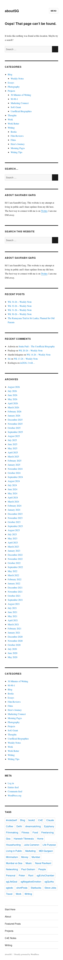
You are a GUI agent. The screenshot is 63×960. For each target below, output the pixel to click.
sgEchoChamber (45, 875)
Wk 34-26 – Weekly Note (20, 301)
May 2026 (12, 399)
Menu (54, 10)
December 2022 (15, 554)
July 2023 (12, 534)
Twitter (44, 210)
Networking (12, 869)
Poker (22, 875)
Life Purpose (49, 844)
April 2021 (13, 620)
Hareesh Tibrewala (24, 838)
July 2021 (12, 607)
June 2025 (12, 444)
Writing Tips (16, 152)
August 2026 (14, 386)
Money (24, 857)
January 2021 (14, 632)
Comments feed (15, 791)
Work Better (13, 123)
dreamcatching (33, 826)
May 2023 (12, 538)
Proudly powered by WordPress (26, 954)
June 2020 (12, 653)
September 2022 (15, 567)
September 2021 (15, 599)
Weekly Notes (17, 78)
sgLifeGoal (11, 881)
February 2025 (14, 460)
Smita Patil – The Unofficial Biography (37, 346)
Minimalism (12, 857)
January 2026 (14, 415)
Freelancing (47, 832)
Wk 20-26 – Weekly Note (31, 350)
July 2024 (12, 485)
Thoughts (12, 115)
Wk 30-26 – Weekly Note (20, 314)
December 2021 (15, 587)
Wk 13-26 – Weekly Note (26, 358)
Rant (30, 875)
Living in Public (14, 851)
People (42, 869)
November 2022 (15, 558)
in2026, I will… (27, 362)
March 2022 (13, 575)
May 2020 (12, 657)
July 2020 (12, 648)
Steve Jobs (50, 887)
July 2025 (12, 440)
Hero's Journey (18, 143)
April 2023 (13, 542)
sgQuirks (49, 881)
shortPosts (21, 887)
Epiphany (49, 826)
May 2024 (12, 493)
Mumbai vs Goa (14, 863)
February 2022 (14, 579)
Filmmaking (12, 832)
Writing (11, 127)
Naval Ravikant (43, 863)
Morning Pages (18, 148)
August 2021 (14, 603)
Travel (9, 894)
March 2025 (13, 456)
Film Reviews (17, 135)
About (8, 916)
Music (29, 863)
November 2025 (15, 423)
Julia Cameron (31, 844)
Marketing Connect (20, 103)
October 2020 (14, 644)
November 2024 (15, 468)
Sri (9, 358)
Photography (14, 86)
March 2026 (13, 407)
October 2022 (14, 562)
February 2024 (14, 505)
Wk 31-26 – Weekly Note (20, 309)
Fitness (25, 832)
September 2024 (15, 476)
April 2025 (13, 452)
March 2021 (13, 624)
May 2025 (12, 448)
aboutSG (12, 10)
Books (14, 131)
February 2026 (14, 411)
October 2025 (14, 427)
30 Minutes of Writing (21, 94)
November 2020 (15, 640)
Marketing (30, 851)
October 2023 (14, 522)
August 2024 (14, 481)
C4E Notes (10, 938)
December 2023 (15, 513)
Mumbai (36, 857)
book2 (31, 820)
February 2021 (14, 628)
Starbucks (36, 887)
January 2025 (14, 464)
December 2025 (15, 419)
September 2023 (15, 526)
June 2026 (12, 395)
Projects (11, 90)
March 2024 (13, 501)
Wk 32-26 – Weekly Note (20, 305)
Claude (50, 820)
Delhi (19, 826)
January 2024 (14, 509)
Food (35, 832)
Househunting (13, 844)
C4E (40, 820)
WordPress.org (14, 795)
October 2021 (14, 595)
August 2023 (14, 530)
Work (10, 119)
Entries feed (13, 787)
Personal (10, 875)
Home (40, 838)
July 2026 (12, 390)
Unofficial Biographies (21, 111)
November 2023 (15, 517)
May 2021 (12, 616)
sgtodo (9, 887)
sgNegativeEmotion (31, 881)
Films (13, 139)
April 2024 (13, 497)
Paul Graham (28, 869)
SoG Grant (16, 107)
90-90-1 (14, 98)
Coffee (9, 826)
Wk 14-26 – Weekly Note (39, 354)
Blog (10, 74)
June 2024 (12, 489)
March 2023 (13, 546)
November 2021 (15, 591)
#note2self (11, 820)
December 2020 (15, 636)
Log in (11, 783)
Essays (11, 82)
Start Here (10, 909)
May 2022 (12, 571)
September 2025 (15, 431)
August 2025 (14, 436)
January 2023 (14, 550)
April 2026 (13, 403)
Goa (8, 838)
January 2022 (14, 583)
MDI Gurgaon (46, 851)
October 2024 (14, 472)
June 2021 (12, 612)
